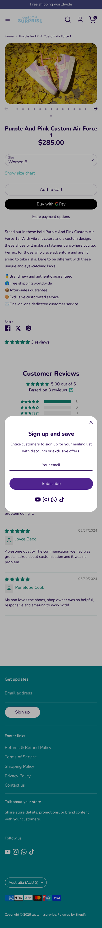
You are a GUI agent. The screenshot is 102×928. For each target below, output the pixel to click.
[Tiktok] (62, 499)
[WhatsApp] (54, 499)
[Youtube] (38, 499)
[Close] (91, 422)
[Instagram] (46, 499)
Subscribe (51, 483)
